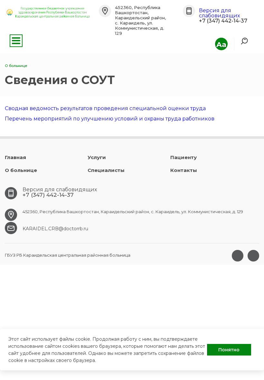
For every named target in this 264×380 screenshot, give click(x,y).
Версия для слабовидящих (219, 13)
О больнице (21, 170)
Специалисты (106, 170)
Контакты (183, 170)
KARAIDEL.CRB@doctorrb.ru (55, 229)
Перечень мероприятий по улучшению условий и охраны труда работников (109, 119)
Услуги (97, 157)
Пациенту (183, 157)
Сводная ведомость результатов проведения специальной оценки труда (105, 108)
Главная (15, 157)
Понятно (229, 350)
